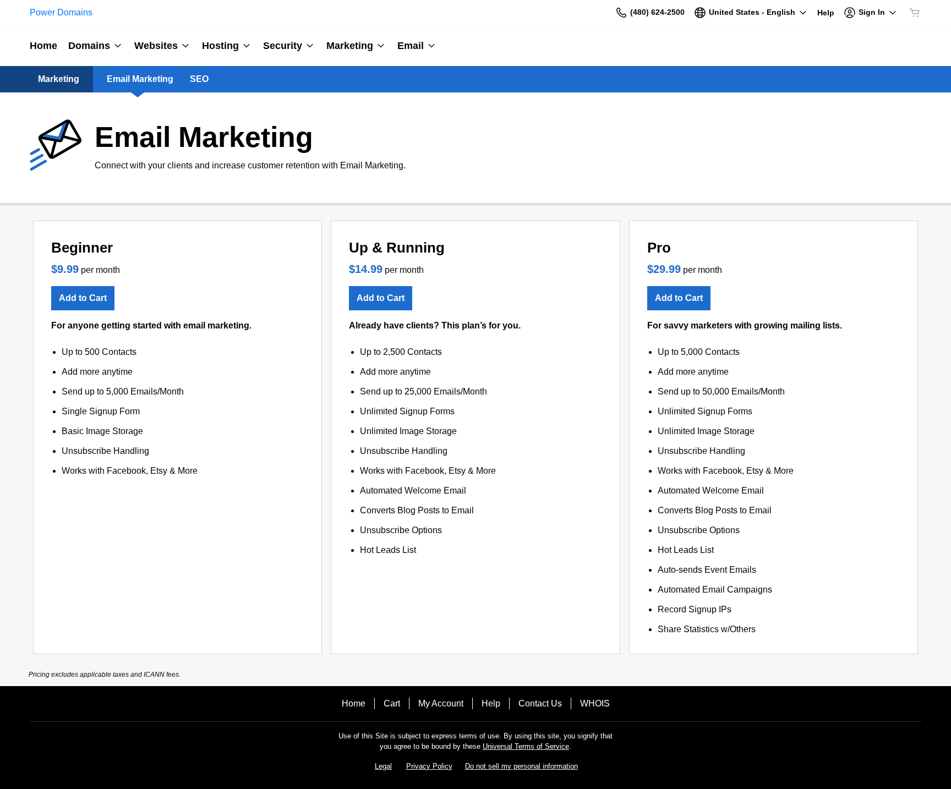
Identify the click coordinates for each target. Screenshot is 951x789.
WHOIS (595, 703)
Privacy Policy (429, 766)
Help (491, 703)
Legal (383, 766)
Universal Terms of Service (526, 746)
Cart (392, 703)
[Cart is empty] (915, 13)
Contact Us (540, 703)
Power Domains (61, 12)
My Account (440, 703)
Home (353, 703)
